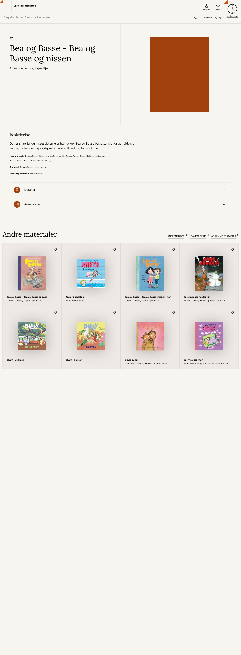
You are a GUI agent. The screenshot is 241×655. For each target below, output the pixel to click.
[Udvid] (51, 161)
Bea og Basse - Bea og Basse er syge (27, 297)
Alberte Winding (75, 300)
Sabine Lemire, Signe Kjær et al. (24, 300)
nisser (37, 167)
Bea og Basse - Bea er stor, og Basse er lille (45, 156)
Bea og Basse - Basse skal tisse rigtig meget (86, 156)
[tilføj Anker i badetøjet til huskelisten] (114, 249)
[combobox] (100, 17)
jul (42, 167)
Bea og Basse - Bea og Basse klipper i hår (29, 160)
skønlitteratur (36, 173)
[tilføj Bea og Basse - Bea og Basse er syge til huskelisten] (55, 249)
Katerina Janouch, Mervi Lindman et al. (146, 363)
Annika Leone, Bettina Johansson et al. (205, 300)
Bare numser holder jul (197, 297)
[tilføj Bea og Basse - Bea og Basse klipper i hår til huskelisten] (173, 249)
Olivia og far (131, 360)
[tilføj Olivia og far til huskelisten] (173, 312)
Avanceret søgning (212, 17)
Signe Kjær (42, 68)
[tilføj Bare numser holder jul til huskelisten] (232, 249)
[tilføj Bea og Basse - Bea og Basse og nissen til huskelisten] (12, 39)
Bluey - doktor (74, 360)
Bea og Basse (26, 167)
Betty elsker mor (193, 360)
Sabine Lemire (23, 68)
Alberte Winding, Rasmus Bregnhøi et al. (206, 363)
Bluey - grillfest (15, 360)
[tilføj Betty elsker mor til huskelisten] (232, 312)
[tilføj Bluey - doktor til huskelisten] (114, 312)
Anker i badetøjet (75, 297)
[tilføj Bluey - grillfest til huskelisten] (55, 312)
